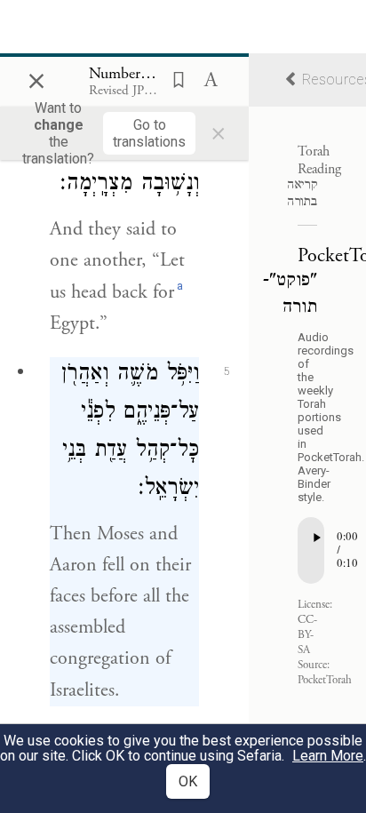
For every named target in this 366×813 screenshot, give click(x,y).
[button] (173, 78)
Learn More (327, 755)
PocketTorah (325, 680)
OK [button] (188, 781)
